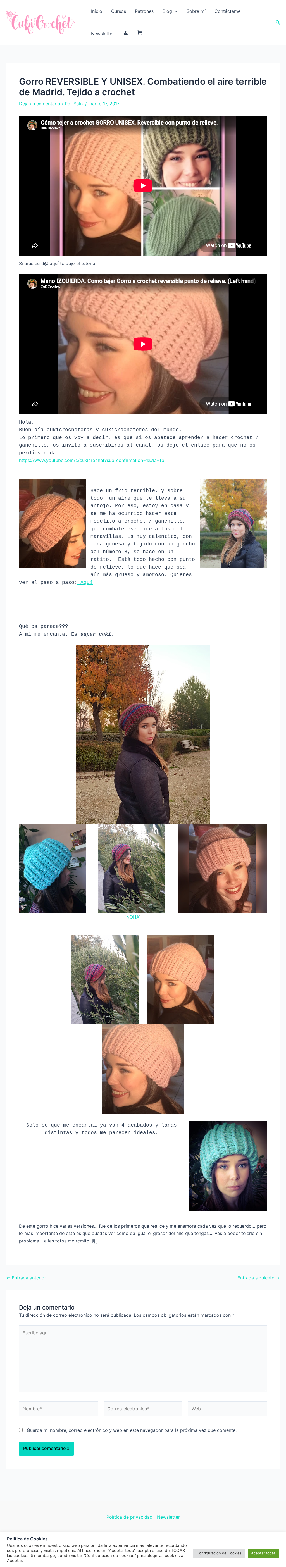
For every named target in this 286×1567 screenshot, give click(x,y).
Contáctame (227, 11)
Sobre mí (196, 11)
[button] (175, 11)
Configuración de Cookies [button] (219, 1553)
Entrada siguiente (258, 1277)
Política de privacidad (129, 1517)
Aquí (85, 582)
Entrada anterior (26, 1277)
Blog (167, 11)
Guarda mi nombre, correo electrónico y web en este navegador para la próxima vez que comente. (132, 1430)
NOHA (132, 917)
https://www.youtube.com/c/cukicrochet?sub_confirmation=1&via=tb (91, 460)
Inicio (96, 11)
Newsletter (102, 33)
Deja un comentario (39, 103)
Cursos (118, 11)
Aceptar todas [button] (263, 1553)
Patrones (144, 11)
